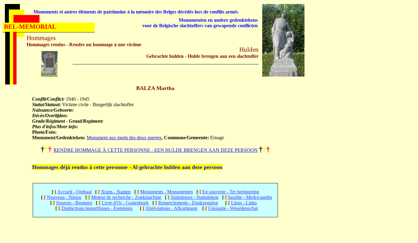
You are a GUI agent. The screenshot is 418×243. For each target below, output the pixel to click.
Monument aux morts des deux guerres (124, 137)
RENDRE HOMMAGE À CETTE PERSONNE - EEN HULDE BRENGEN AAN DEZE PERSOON (156, 150)
